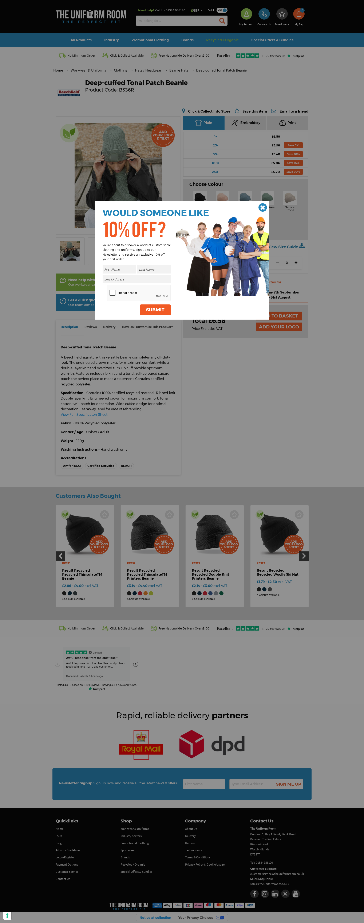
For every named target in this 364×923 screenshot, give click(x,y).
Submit (155, 310)
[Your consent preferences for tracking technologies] (7, 916)
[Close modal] (262, 207)
